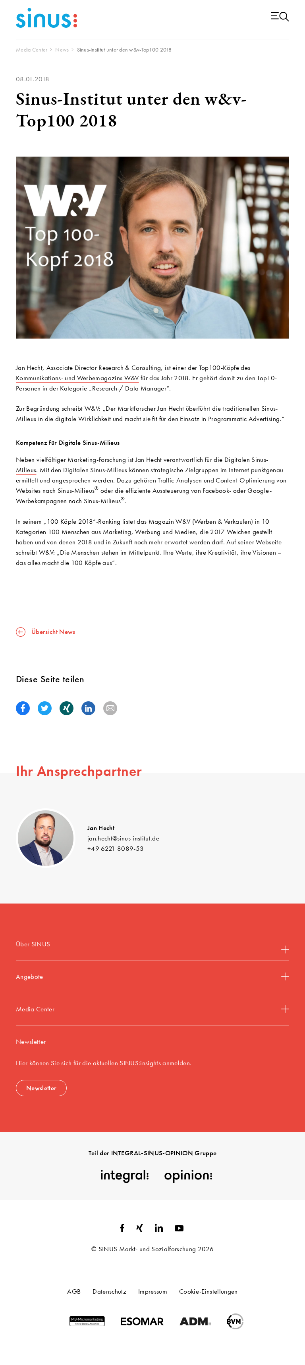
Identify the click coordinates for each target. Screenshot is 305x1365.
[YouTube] (179, 1229)
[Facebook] (122, 1229)
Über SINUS (33, 944)
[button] (23, 708)
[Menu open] (280, 17)
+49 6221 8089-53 (115, 848)
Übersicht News (53, 631)
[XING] (139, 1229)
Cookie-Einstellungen (208, 1291)
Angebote (29, 976)
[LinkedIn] (159, 1229)
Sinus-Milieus (76, 490)
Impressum (152, 1291)
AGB (74, 1291)
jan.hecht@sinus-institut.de (123, 838)
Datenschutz (109, 1291)
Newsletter (41, 1088)
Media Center (35, 1009)
